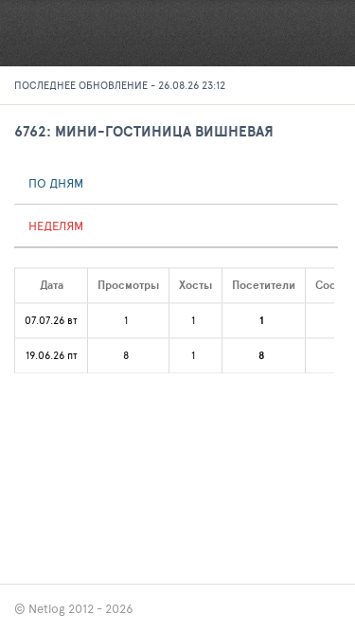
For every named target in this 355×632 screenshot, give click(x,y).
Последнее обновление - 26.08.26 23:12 (119, 85)
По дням (55, 182)
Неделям (55, 225)
